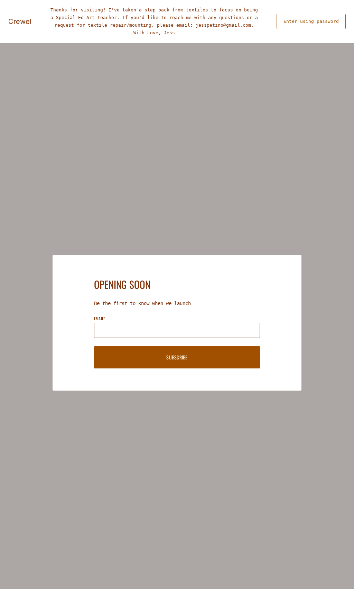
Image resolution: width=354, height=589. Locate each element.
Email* (99, 318)
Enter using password (311, 21)
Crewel (19, 21)
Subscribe (177, 357)
